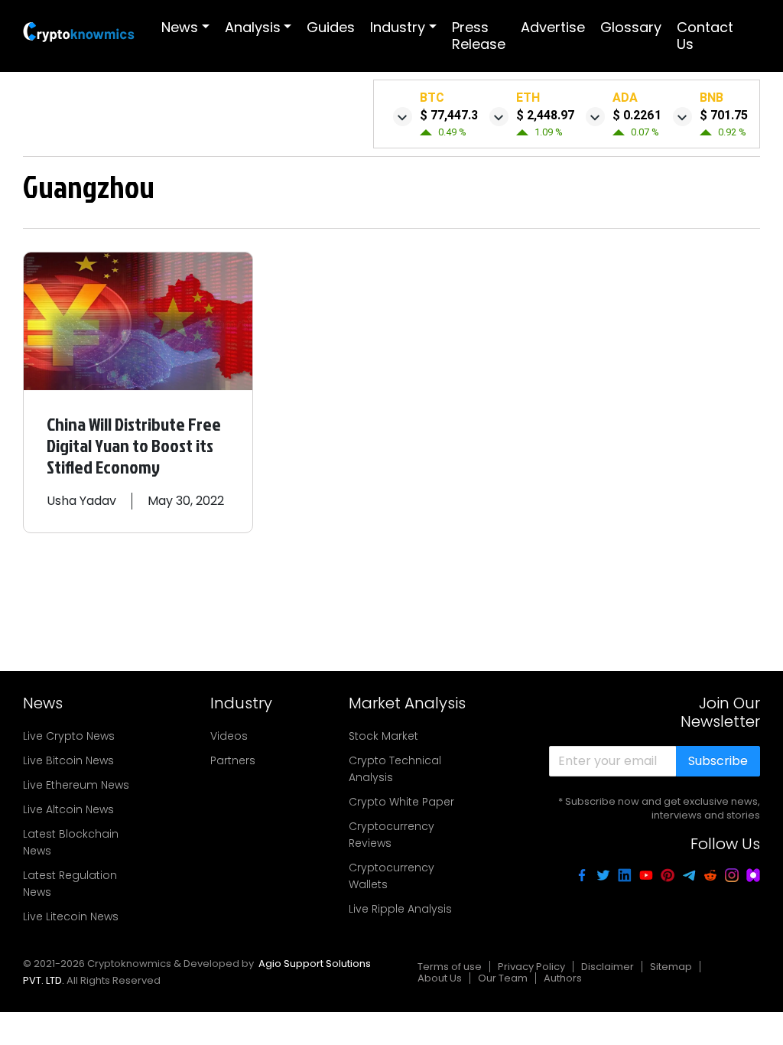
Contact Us (705, 36)
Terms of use (449, 966)
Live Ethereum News (76, 785)
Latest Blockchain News (71, 842)
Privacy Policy (531, 966)
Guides (331, 27)
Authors (563, 978)
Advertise (553, 27)
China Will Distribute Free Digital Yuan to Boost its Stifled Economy (134, 445)
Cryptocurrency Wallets (391, 876)
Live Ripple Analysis (400, 908)
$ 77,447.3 (449, 115)
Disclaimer (607, 966)
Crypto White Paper (401, 801)
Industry (397, 27)
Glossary (630, 27)
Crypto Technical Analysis (395, 769)
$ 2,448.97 (545, 115)
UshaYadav (81, 500)
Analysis (253, 27)
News (179, 27)
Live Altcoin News (68, 809)
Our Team (503, 978)
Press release (478, 36)
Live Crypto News (69, 736)
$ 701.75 (724, 115)
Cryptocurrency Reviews (391, 835)
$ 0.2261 (636, 115)
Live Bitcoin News (68, 760)
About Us (439, 978)
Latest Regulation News (70, 884)
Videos (229, 736)
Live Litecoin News (71, 916)
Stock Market (383, 736)
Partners (232, 760)
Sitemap (671, 966)
